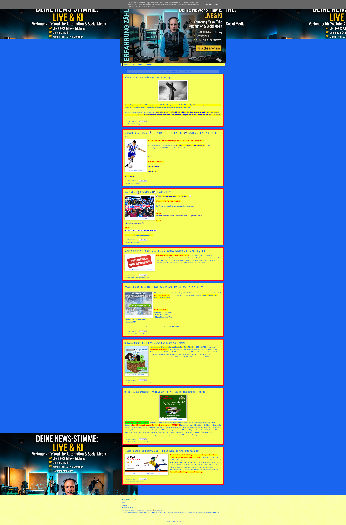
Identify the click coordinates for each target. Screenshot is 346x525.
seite (148, 277)
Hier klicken (194, 255)
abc (129, 242)
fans (134, 242)
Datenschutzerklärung (127, 507)
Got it (216, 4)
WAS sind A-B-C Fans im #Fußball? (139, 218)
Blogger (179, 521)
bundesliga (131, 124)
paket (147, 334)
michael (143, 334)
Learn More (208, 4)
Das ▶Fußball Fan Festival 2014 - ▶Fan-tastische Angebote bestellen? (162, 450)
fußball (138, 183)
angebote (130, 481)
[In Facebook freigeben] (145, 121)
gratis (142, 442)
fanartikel (133, 183)
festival (137, 481)
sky (153, 442)
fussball (137, 242)
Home (126, 64)
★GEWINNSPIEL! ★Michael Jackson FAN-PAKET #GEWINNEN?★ (164, 286)
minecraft (145, 383)
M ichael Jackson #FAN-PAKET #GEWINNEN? (139, 316)
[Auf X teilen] (143, 121)
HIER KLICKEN (177, 295)
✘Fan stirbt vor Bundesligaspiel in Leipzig (148, 77)
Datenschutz (151, 64)
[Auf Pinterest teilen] (146, 121)
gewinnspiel (143, 277)
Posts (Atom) (131, 492)
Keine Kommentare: (131, 121)
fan (135, 124)
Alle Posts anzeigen (185, 71)
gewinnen (137, 277)
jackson (139, 334)
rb (141, 124)
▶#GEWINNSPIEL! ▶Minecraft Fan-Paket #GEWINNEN (156, 342)
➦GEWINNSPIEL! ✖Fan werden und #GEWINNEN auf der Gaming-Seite (166, 251)
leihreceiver (149, 442)
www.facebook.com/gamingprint (167, 258)
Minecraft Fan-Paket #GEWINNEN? (136, 374)
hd (145, 442)
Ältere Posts (219, 488)
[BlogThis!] (141, 121)
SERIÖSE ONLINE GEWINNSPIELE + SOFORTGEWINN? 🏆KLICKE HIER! (142, 510)
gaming (132, 277)
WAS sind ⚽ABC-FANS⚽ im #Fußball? (148, 192)
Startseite (169, 488)
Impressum (137, 64)
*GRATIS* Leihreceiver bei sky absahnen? (173, 419)
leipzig (138, 124)
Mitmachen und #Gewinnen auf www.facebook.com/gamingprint (139, 269)
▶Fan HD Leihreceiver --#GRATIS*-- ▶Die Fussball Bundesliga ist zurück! (166, 391)
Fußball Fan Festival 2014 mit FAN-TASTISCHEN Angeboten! (146, 473)
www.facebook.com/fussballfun (135, 170)
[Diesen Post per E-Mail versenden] (139, 121)
